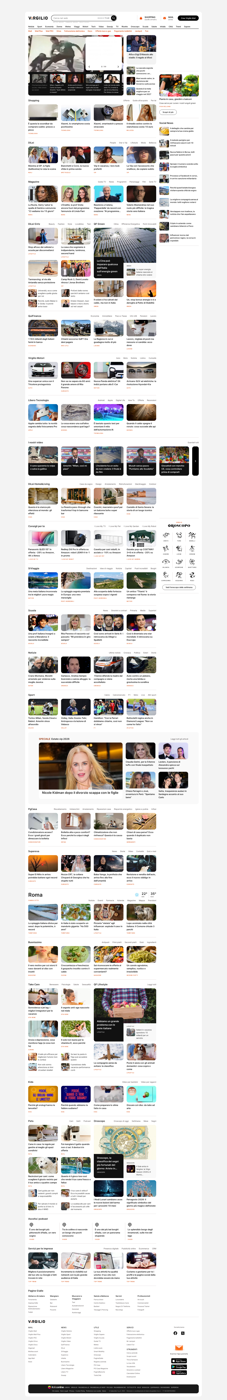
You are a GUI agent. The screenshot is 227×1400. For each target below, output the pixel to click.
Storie (153, 653)
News (111, 182)
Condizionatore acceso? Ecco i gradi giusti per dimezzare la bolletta (40, 835)
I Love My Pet (115, 526)
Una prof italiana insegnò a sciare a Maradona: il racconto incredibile (41, 636)
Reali (30, 172)
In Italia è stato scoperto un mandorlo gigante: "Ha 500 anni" (74, 926)
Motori (85, 26)
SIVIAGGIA (145, 1387)
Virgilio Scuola (99, 1338)
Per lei (153, 100)
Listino (143, 358)
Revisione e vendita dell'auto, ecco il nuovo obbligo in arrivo (141, 877)
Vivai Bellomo (165, 106)
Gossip (110, 26)
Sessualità (86, 984)
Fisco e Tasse (121, 316)
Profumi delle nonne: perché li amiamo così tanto (80, 293)
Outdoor (152, 484)
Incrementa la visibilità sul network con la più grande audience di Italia (74, 1274)
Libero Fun (130, 1345)
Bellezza (130, 130)
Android (101, 400)
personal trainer (143, 1306)
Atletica (130, 728)
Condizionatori (34, 842)
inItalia (163, 26)
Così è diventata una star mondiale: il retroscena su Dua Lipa (140, 636)
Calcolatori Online (133, 1373)
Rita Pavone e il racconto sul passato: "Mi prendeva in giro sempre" (76, 636)
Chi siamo (55, 1391)
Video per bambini (130, 1082)
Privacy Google (84, 22)
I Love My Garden (131, 526)
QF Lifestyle (101, 984)
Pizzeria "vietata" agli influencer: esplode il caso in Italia (108, 926)
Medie (142, 610)
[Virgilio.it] (38, 18)
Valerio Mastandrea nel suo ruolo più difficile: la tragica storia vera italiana (140, 208)
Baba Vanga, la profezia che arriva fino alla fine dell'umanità (108, 877)
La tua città (131, 1363)
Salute (154, 26)
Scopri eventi (131, 1356)
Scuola (145, 26)
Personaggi (134, 182)
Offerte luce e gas (103, 31)
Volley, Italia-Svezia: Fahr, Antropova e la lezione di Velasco (74, 721)
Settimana (136, 1121)
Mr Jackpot (131, 1341)
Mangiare (54, 1296)
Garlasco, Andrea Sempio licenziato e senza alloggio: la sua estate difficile (76, 679)
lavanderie (120, 1300)
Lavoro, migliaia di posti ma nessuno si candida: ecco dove (140, 342)
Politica (137, 653)
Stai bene (32, 1017)
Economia (49, 26)
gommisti (75, 1309)
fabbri (30, 1312)
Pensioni (143, 316)
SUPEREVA (175, 1387)
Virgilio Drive (33, 1341)
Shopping (97, 1331)
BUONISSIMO (165, 1387)
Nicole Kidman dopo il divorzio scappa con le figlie (80, 793)
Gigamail (31, 1348)
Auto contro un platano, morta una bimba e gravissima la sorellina (139, 679)
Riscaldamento (60, 809)
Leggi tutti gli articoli (179, 739)
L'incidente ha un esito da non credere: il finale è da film (108, 468)
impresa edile (33, 1303)
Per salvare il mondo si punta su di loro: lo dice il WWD (47, 1206)
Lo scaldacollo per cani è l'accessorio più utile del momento (80, 1206)
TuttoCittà (97, 1375)
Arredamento (110, 484)
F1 (129, 695)
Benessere (54, 984)
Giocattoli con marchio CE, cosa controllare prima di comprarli (172, 468)
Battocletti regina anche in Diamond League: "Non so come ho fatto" (140, 721)
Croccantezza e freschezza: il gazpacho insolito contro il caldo (75, 968)
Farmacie (110, 900)
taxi (73, 1302)
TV (117, 26)
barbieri (96, 1306)
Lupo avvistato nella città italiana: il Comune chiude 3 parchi (140, 926)
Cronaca (127, 653)
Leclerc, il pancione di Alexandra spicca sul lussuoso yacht (169, 764)
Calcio (91, 59)
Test (89, 224)
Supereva (33, 851)
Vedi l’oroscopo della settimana (179, 587)
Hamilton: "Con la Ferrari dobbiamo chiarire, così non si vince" (108, 721)
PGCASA (110, 1387)
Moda (143, 143)
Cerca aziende (132, 1353)
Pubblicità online (129, 1248)
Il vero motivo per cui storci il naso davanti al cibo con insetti (42, 968)
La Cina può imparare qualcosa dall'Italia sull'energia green (107, 266)
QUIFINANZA (154, 1387)
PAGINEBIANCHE (120, 1387)
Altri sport (152, 695)
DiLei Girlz (34, 224)
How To (131, 400)
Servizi (119, 1296)
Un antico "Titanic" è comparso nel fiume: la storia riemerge (141, 594)
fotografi (141, 1310)
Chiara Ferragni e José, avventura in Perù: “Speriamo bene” (140, 794)
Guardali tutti (193, 442)
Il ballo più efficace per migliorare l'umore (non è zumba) (48, 1057)
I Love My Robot (149, 526)
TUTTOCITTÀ (131, 1387)
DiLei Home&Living (39, 484)
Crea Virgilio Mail (188, 18)
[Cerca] (113, 18)
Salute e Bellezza (101, 1296)
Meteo (68, 26)
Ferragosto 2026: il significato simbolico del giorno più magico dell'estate (141, 1202)
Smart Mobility (99, 1351)
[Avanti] (195, 461)
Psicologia (66, 984)
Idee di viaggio (106, 568)
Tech (93, 26)
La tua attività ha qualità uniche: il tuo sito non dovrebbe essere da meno (107, 1274)
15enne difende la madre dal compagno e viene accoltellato (108, 679)
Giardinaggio (140, 484)
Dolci (142, 942)
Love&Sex (79, 224)
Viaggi (76, 26)
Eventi (100, 900)
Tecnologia (33, 133)
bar (51, 1303)
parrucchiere (98, 1300)
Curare (31, 1049)
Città (171, 26)
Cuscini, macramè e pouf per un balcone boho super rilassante (108, 510)
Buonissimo (35, 942)
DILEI (139, 1387)
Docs (90, 31)
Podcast (87, 1121)
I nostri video (35, 442)
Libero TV (64, 1372)
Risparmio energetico (123, 809)
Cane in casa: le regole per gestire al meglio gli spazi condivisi (41, 1147)
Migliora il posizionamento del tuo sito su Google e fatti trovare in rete (42, 1274)
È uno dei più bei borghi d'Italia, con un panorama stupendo (107, 1232)
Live (143, 695)
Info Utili (133, 316)
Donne (59, 26)
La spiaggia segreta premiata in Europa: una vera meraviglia (75, 594)
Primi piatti (117, 942)
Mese (146, 1121)
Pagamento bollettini (123, 31)
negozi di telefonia (123, 1306)
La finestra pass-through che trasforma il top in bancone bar (75, 510)
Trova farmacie (132, 1360)
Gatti (78, 1121)
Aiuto (30, 1362)
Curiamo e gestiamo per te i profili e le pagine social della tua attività (141, 1274)
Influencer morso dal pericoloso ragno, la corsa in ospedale (183, 238)
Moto (125, 358)
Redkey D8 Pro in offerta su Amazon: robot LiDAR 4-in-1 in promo (75, 552)
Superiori (152, 610)
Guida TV (102, 182)
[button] (118, 67)
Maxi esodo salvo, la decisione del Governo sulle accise (145, 81)
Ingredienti (151, 942)
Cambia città (33, 900)
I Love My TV (100, 526)
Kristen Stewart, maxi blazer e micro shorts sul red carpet (80, 303)
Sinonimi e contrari (119, 610)
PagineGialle (98, 1358)
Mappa (142, 900)
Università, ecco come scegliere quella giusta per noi (47, 293)
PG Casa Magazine (101, 1368)
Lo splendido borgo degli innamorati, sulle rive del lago (140, 1232)
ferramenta (32, 1300)
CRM (154, 1248)
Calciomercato (119, 695)
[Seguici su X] (182, 1333)
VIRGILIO (74, 1387)
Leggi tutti (151, 984)
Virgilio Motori (36, 358)
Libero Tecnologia (38, 400)
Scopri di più (168, 112)
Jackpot (138, 31)
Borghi (153, 568)
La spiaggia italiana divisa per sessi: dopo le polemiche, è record (43, 926)
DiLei (31, 142)
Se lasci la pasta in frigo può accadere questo (79, 1057)
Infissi (153, 809)
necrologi (119, 1310)
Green (99, 275)
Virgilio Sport (65, 1334)
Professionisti (144, 1296)
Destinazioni (91, 568)
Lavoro (153, 316)
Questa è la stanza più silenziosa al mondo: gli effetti (40, 510)
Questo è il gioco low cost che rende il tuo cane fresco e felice (76, 1179)
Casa (30, 517)
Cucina (63, 975)
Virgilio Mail (32, 1331)
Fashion (61, 224)
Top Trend (32, 1281)
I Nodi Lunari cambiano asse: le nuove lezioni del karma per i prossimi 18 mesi (108, 1202)
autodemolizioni (78, 1306)
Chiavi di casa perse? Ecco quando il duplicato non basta (140, 835)
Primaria (133, 610)
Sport (39, 26)
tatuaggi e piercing (101, 1310)
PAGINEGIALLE (83, 1387)
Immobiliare (107, 316)
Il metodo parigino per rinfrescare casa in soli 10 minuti (181, 143)
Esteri (145, 653)
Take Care (34, 984)
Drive (59, 31)
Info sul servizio (58, 22)
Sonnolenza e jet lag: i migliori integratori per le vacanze (40, 1010)
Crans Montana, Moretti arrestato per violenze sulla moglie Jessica (41, 679)
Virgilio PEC (32, 1338)
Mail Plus (39, 31)
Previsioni (152, 900)
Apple (110, 400)
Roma (35, 895)
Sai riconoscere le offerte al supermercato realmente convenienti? (107, 968)
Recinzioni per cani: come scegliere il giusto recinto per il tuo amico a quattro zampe (42, 1179)
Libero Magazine (67, 1368)
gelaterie (53, 1300)
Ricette (125, 26)
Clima (116, 224)
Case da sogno (86, 484)
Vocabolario (131, 1366)
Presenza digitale (111, 1248)
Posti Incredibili (67, 601)
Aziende (120, 900)
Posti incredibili (141, 568)
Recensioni (151, 400)
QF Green (99, 224)
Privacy (71, 1391)
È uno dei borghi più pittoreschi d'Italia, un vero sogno (42, 1232)
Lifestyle (134, 143)
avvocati (141, 1300)
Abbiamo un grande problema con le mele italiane (108, 1025)
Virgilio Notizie (66, 1331)
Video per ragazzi (148, 1082)
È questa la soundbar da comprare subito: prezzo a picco (41, 126)
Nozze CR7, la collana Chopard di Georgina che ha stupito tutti (75, 877)
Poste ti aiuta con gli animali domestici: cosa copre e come (141, 1066)
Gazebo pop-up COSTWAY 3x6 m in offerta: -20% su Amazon (140, 552)
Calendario (32, 1355)
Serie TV (152, 182)
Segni (153, 1121)
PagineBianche (99, 1372)
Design (99, 484)
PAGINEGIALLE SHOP (97, 1387)
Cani (71, 1121)
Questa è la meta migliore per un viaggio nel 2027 (143, 91)
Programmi (121, 182)
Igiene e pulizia (141, 809)
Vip (95, 172)
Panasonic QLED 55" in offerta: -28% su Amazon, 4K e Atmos (41, 552)
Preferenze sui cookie (93, 1391)
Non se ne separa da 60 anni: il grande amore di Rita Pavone (76, 384)
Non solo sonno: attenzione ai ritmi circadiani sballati (45, 1067)
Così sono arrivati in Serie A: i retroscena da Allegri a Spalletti (108, 636)
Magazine (33, 181)
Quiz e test (151, 851)
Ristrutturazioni (125, 484)
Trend (178, 26)
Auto (118, 358)
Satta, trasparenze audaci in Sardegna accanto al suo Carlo (173, 794)
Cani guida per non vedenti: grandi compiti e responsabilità (48, 1193)
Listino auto (98, 1348)
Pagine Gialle (35, 1290)
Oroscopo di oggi (121, 1121)
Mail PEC (49, 31)
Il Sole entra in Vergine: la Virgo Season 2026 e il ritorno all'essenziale (143, 1171)
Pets (30, 1121)
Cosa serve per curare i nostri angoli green (177, 103)
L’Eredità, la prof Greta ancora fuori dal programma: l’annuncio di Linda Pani (75, 208)
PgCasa (32, 809)
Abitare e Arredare (36, 1296)
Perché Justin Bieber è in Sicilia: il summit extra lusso (47, 303)
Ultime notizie (114, 653)
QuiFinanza (34, 316)
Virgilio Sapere (99, 1334)
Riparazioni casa (104, 809)
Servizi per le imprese (40, 1248)
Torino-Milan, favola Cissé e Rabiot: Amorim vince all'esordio (42, 721)
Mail (30, 31)
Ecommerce (144, 1248)
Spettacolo (66, 172)
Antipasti (105, 942)
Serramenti (131, 842)
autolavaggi (76, 1312)
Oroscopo (135, 26)
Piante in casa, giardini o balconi (175, 99)
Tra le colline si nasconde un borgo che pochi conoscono (74, 1232)
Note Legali (64, 1391)
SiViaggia (33, 568)
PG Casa (97, 1365)
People (113, 143)
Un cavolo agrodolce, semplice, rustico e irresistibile (137, 968)
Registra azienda (100, 1362)
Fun (146, 31)
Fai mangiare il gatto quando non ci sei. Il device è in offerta (75, 1147)
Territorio (32, 933)
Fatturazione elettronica (74, 31)
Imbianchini (74, 809)
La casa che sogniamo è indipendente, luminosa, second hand (73, 250)
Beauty (52, 224)
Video (101, 26)
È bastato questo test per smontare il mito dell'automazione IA (106, 426)
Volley (64, 728)
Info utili (65, 345)
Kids (30, 1082)
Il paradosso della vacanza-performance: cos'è (80, 1067)
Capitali (128, 568)
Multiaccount (33, 1351)
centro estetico (99, 1303)
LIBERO (67, 1387)
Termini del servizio (71, 22)
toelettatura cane (122, 1303)
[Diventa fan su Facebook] (175, 1333)
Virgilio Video (66, 1341)
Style (70, 224)
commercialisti (143, 1303)
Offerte (126, 100)
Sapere (187, 26)
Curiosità (152, 358)
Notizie (31, 26)
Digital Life (120, 400)
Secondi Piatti (132, 975)
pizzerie (53, 1310)
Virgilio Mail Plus (34, 1334)
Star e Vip (123, 143)
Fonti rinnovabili (149, 224)
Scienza (64, 430)
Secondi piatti (130, 942)
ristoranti (53, 1306)
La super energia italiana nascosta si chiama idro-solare (144, 272)
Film (144, 182)
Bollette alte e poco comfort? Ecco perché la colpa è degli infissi (75, 835)
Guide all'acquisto (140, 100)
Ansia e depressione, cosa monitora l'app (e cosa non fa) (41, 1042)
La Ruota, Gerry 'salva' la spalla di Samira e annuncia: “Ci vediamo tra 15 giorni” (42, 208)
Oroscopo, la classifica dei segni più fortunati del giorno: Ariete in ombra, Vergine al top (108, 1163)
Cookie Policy (80, 1391)
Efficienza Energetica (131, 224)
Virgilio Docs (32, 1345)
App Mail (31, 1358)
